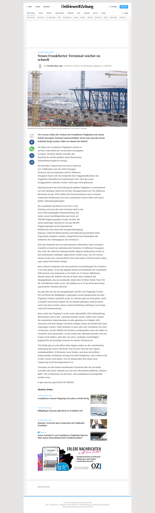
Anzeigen (87, 13)
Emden (82, 17)
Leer (59, 17)
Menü (30, 7)
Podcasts (70, 13)
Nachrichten (31, 13)
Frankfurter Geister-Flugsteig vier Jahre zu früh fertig (63, 398)
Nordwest (41, 17)
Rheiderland (67, 17)
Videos (40, 13)
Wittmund (98, 17)
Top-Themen (31, 17)
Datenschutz (54, 505)
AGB (47, 505)
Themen (49, 13)
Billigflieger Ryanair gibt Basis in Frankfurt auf (60, 410)
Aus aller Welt (50, 17)
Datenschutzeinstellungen (100, 505)
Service (95, 13)
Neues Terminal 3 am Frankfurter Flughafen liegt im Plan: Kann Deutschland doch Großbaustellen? (63, 436)
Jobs (78, 13)
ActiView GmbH (87, 507)
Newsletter (46, 7)
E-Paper (37, 7)
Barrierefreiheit (72, 505)
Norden (90, 17)
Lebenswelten (59, 13)
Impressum (62, 505)
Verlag (103, 13)
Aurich (76, 17)
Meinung (122, 17)
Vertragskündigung (85, 505)
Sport (106, 17)
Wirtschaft (113, 17)
